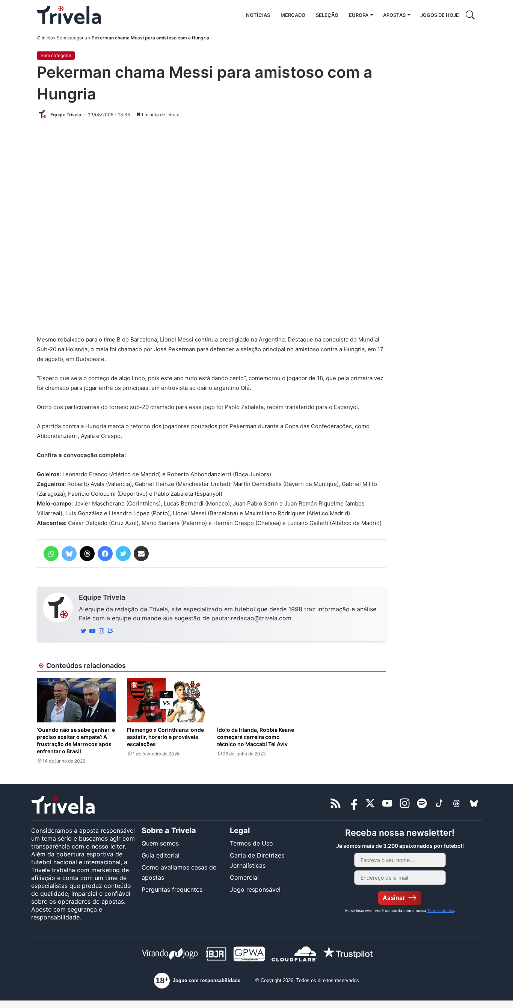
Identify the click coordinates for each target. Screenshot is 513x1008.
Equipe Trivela (102, 597)
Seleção (327, 15)
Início (47, 38)
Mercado (293, 15)
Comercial (244, 877)
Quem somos (160, 843)
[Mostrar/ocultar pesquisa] (470, 15)
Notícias (258, 15)
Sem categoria (72, 38)
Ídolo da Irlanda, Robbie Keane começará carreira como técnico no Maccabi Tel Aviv (255, 737)
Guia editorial (161, 855)
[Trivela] (69, 15)
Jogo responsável (255, 889)
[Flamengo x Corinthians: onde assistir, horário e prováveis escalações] (166, 700)
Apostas (394, 15)
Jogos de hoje (439, 15)
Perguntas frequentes (172, 889)
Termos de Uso (251, 843)
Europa (358, 15)
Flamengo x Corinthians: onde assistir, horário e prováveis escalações (165, 737)
